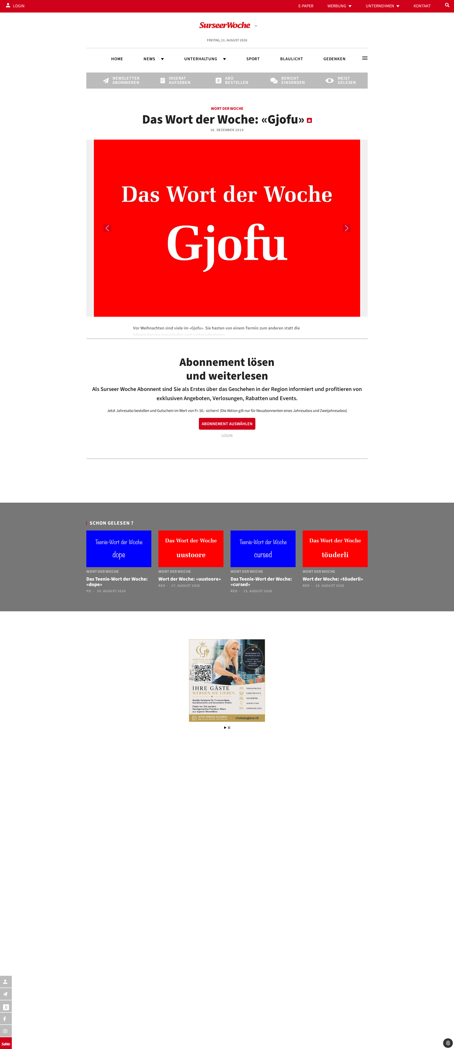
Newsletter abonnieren (121, 80)
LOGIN (227, 436)
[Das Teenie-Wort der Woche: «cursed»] (263, 549)
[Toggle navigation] (365, 58)
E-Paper (305, 6)
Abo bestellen (233, 80)
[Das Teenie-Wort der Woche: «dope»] (118, 549)
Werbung (336, 6)
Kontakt (422, 6)
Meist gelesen (346, 80)
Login (19, 6)
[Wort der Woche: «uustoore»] (190, 549)
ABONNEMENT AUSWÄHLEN (227, 424)
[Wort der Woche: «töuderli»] (335, 549)
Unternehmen (380, 6)
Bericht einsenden (289, 80)
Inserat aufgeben (177, 80)
